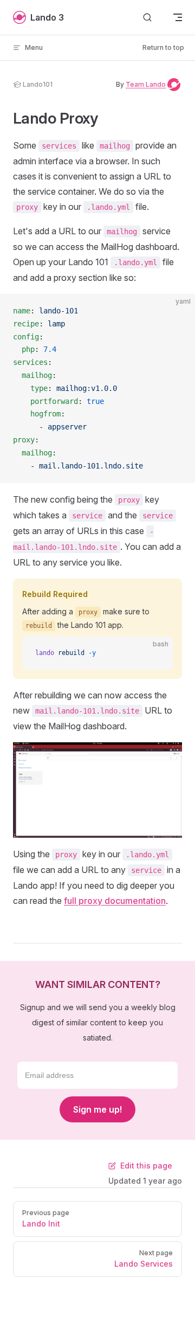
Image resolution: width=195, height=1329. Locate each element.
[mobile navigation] (178, 17)
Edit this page (146, 1165)
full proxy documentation (115, 900)
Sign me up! (97, 1109)
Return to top (163, 47)
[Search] (147, 18)
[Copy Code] (177, 311)
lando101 (38, 84)
